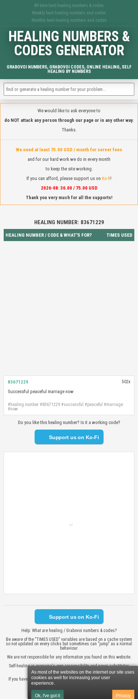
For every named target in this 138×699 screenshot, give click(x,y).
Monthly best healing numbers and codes (69, 20)
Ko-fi (106, 178)
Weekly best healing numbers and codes (69, 13)
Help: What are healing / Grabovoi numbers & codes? (69, 630)
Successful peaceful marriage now (41, 391)
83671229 (18, 381)
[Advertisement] (69, 308)
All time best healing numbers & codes (69, 5)
